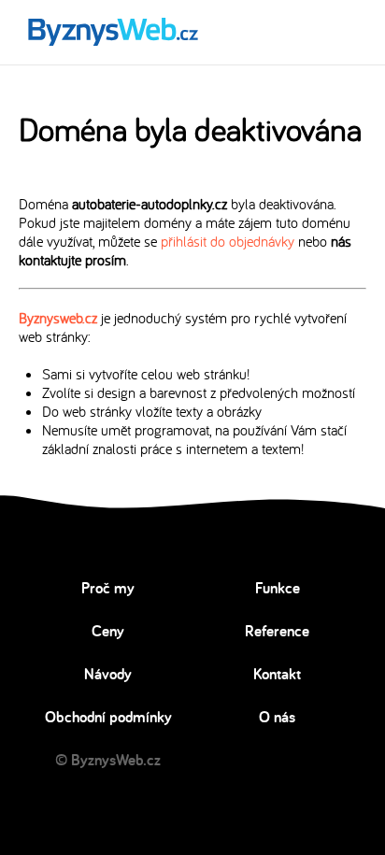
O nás (277, 716)
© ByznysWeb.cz (108, 759)
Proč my (108, 587)
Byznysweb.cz (58, 317)
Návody (108, 673)
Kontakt (277, 673)
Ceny (108, 630)
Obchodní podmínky (108, 716)
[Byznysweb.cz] (111, 32)
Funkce (277, 587)
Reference (277, 630)
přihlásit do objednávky (227, 241)
